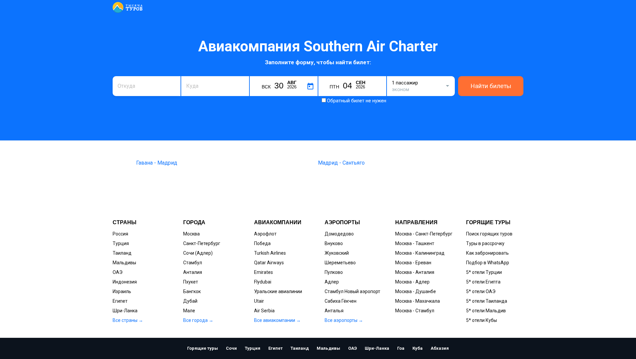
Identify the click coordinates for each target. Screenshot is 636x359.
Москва (191, 233)
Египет (120, 301)
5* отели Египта (483, 281)
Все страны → (128, 320)
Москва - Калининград (420, 253)
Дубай (190, 301)
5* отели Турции (484, 272)
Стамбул (192, 262)
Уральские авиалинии (278, 291)
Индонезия (125, 281)
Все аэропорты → (344, 320)
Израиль (122, 291)
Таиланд (122, 253)
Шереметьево (340, 262)
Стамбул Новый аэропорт (352, 291)
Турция (121, 243)
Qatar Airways (269, 262)
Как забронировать (487, 253)
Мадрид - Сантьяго (341, 163)
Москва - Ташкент (414, 243)
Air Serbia (264, 310)
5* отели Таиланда (486, 301)
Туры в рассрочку (485, 243)
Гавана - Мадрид (156, 163)
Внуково (334, 243)
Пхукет (190, 281)
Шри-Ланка (125, 310)
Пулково (334, 272)
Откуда (125, 75)
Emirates (263, 272)
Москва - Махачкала (417, 301)
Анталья (334, 310)
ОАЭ (118, 272)
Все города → (198, 320)
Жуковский (337, 253)
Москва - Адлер (412, 281)
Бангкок (192, 291)
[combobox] (147, 86)
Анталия (192, 272)
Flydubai (262, 281)
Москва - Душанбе (415, 291)
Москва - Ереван (413, 262)
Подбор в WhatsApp (487, 262)
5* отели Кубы (481, 320)
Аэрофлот (265, 233)
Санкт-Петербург (201, 243)
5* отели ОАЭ (481, 291)
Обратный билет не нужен (356, 101)
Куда (191, 75)
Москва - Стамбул (414, 310)
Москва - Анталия (414, 272)
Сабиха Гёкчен (340, 301)
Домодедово (339, 233)
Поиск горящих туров (489, 233)
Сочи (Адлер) (198, 253)
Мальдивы (124, 262)
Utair (259, 301)
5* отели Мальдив (486, 310)
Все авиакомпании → (277, 320)
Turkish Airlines (270, 253)
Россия (120, 233)
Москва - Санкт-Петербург (423, 233)
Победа (262, 243)
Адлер (332, 281)
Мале (189, 310)
